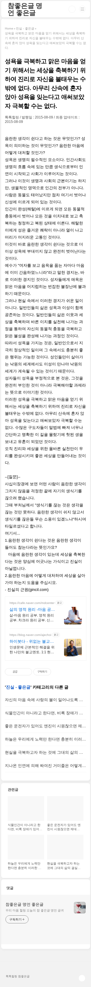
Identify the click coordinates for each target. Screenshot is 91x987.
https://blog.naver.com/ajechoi (30, 635)
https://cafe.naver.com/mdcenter (32, 603)
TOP (81, 978)
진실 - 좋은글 (18, 687)
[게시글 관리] (27, 671)
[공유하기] (21, 671)
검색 (72, 9)
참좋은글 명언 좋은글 (25, 9)
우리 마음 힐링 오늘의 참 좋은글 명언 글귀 (35, 910)
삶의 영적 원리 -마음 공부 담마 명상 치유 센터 (32, 609)
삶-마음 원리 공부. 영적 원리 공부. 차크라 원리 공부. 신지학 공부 (31, 618)
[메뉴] (82, 9)
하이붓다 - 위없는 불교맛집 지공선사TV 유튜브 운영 (31, 641)
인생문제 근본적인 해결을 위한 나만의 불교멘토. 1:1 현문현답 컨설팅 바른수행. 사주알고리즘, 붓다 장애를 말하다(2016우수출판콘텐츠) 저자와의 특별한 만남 (32, 650)
